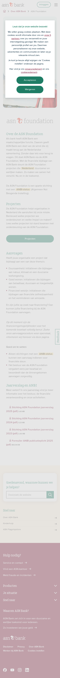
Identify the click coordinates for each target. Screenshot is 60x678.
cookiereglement (29, 72)
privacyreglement (33, 69)
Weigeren (30, 89)
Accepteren (30, 80)
